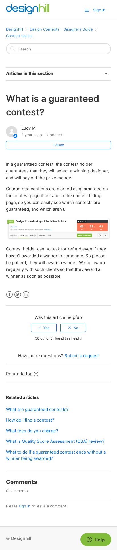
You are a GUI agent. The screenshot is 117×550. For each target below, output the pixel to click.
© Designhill (18, 538)
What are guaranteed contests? (37, 409)
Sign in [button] (99, 9)
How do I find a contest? (30, 420)
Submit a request (81, 355)
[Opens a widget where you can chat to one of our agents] (95, 540)
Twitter (17, 294)
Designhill (14, 29)
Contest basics (19, 35)
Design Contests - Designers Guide (61, 29)
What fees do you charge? (32, 430)
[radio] (44, 328)
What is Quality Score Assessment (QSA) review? (55, 441)
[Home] (27, 13)
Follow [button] (58, 145)
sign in (24, 506)
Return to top (19, 373)
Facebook (9, 294)
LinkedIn (26, 294)
